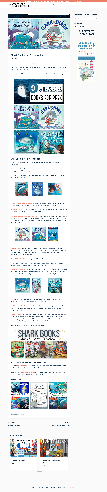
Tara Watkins (15, 58)
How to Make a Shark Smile (19, 259)
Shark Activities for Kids (17, 414)
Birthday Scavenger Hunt (15, 424)
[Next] (65, 454)
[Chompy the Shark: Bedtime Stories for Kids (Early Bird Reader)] (39, 189)
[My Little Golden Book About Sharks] (22, 189)
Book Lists (14, 52)
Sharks (13, 299)
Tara (15, 463)
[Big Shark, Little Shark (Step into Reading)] (55, 234)
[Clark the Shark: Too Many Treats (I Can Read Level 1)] (39, 285)
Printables (82, 5)
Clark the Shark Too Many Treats (21, 306)
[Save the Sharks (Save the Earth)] (55, 285)
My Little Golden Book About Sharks (22, 203)
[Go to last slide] (12, 454)
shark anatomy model (28, 372)
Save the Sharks (16, 314)
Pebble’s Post (94, 5)
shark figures (21, 365)
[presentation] (23, 448)
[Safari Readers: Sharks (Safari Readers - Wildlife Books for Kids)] (22, 285)
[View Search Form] (53, 5)
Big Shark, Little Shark (18, 269)
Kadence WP (71, 487)
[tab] (37, 471)
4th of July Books (18, 460)
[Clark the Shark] (22, 234)
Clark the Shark (16, 248)
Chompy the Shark (16, 209)
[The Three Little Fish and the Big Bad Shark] (55, 189)
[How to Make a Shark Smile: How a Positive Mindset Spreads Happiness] (39, 234)
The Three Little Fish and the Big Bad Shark (24, 216)
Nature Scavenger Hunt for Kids (60, 424)
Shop (87, 5)
